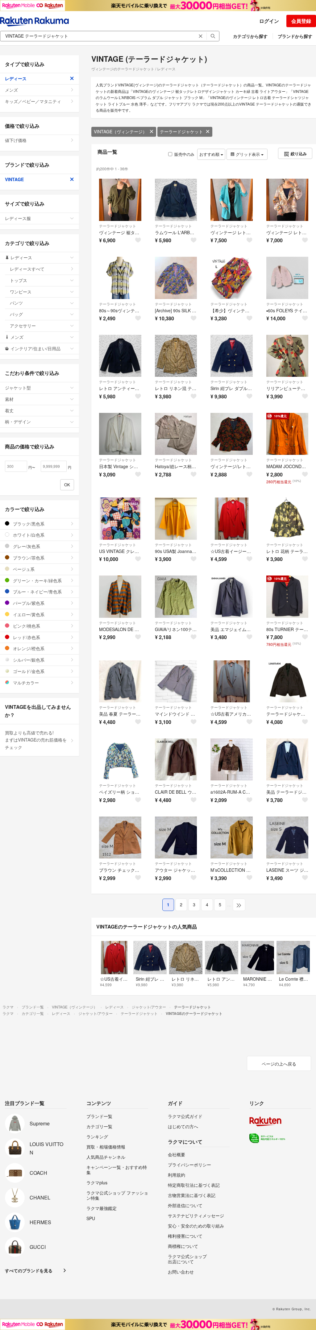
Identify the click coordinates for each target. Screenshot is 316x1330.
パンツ (16, 303)
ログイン (269, 20)
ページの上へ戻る (279, 1064)
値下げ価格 (16, 140)
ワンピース (20, 292)
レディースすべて (27, 269)
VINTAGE (14, 179)
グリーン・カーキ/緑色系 (37, 580)
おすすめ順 (210, 154)
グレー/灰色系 (26, 546)
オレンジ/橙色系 (28, 648)
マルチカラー (25, 683)
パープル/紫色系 (28, 603)
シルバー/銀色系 (28, 660)
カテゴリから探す (250, 36)
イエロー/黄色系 (28, 614)
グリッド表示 (248, 154)
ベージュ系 (23, 569)
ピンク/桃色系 (26, 626)
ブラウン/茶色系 (28, 558)
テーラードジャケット (181, 131)
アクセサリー (23, 325)
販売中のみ (184, 154)
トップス (18, 280)
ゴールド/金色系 (28, 671)
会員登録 (301, 20)
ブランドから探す (295, 36)
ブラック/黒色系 (28, 524)
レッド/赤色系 (26, 637)
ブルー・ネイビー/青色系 (37, 591)
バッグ (16, 314)
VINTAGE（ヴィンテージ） (120, 131)
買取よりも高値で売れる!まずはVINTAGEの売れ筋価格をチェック (36, 739)
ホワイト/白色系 (28, 535)
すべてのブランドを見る (28, 1270)
